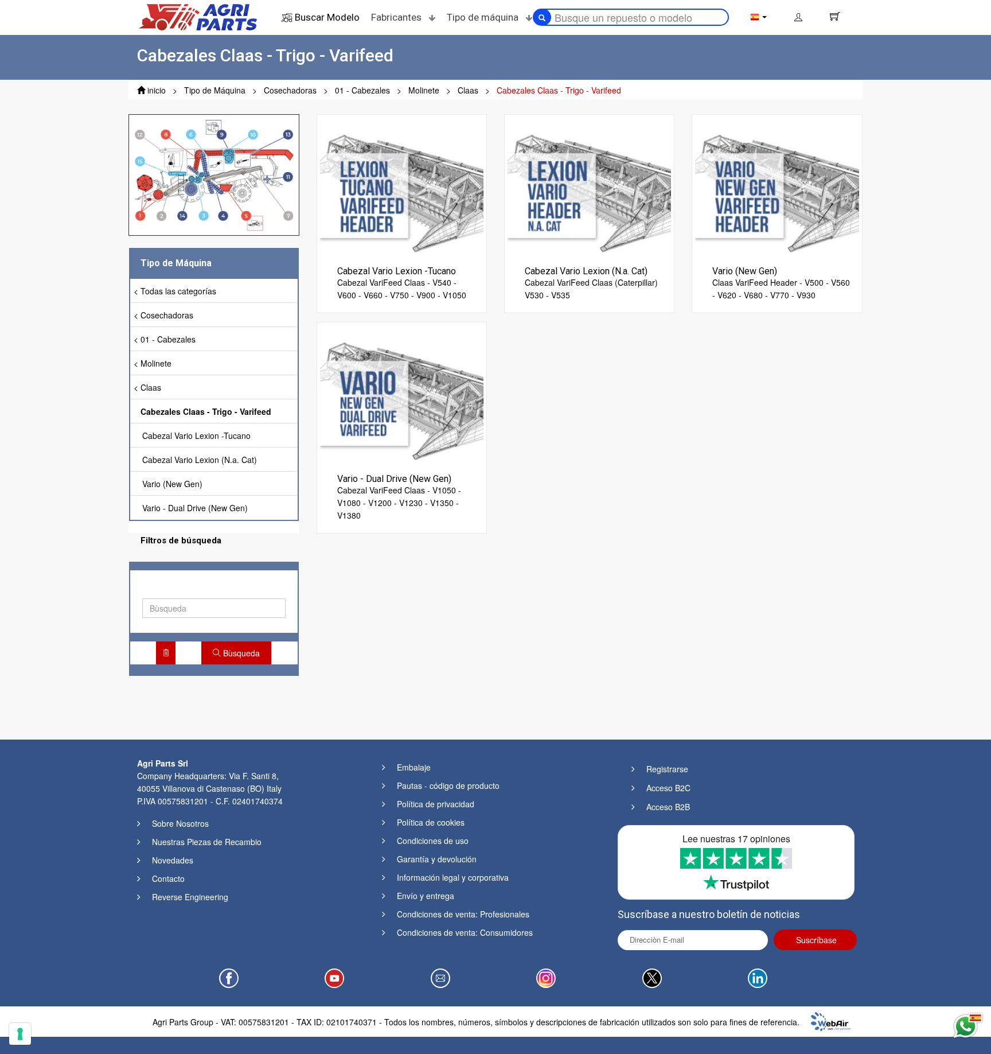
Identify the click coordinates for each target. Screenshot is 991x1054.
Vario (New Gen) (172, 483)
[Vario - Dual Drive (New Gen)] (401, 394)
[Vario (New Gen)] (777, 186)
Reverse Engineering (190, 897)
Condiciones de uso (433, 840)
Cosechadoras (167, 315)
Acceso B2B (668, 806)
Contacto (168, 878)
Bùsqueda (240, 653)
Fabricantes (397, 17)
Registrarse (667, 769)
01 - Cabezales (168, 339)
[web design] (830, 1020)
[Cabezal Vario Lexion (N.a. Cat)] (589, 186)
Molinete (156, 363)
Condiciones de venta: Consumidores (465, 932)
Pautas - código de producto (448, 785)
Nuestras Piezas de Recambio (207, 841)
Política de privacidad (435, 804)
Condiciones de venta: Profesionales (463, 914)
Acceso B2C (668, 788)
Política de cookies (431, 822)
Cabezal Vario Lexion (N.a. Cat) (199, 459)
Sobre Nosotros (180, 823)
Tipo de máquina (484, 17)
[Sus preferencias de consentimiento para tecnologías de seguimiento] (20, 1034)
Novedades (172, 860)
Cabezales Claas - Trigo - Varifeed (206, 411)
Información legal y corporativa (453, 877)
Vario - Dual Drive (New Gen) (195, 508)
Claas (151, 387)
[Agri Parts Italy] (198, 16)
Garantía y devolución (437, 859)
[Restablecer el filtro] (165, 652)
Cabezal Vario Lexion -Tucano (196, 435)
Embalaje (414, 767)
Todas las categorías (178, 291)
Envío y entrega (425, 895)
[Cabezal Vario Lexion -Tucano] (401, 186)
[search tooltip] (542, 17)
